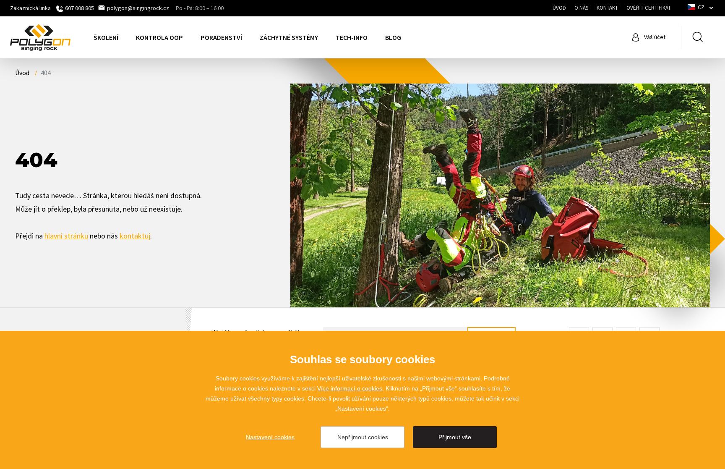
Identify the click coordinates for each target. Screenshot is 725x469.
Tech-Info (352, 37)
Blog (393, 37)
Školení (106, 37)
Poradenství (221, 37)
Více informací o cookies (349, 388)
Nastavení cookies (270, 437)
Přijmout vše (454, 437)
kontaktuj (135, 236)
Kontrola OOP (159, 37)
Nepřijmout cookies (362, 437)
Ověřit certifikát (648, 7)
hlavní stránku (66, 236)
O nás (581, 7)
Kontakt (607, 7)
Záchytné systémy (289, 37)
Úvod (559, 7)
